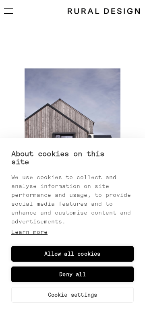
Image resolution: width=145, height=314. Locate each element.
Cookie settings (72, 295)
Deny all (72, 274)
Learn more (29, 232)
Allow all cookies (72, 254)
